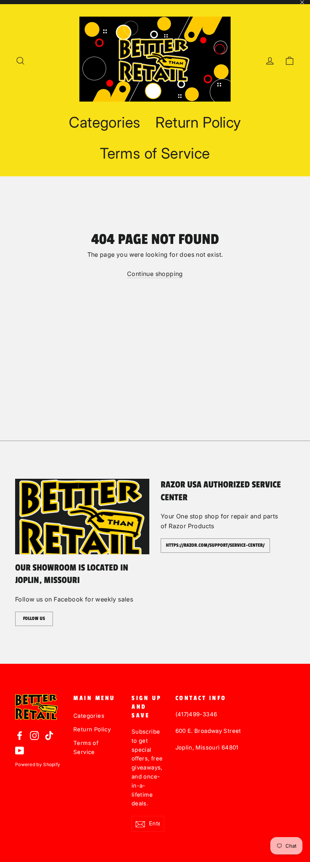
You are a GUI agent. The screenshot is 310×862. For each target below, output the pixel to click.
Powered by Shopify (37, 764)
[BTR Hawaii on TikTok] (49, 735)
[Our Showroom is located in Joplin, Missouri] (82, 516)
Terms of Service (155, 153)
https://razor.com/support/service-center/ (215, 545)
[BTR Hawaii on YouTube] (19, 751)
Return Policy (198, 122)
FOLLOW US (34, 618)
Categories (104, 122)
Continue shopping (155, 274)
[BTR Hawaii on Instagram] (34, 735)
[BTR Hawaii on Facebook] (19, 735)
